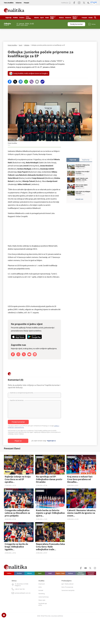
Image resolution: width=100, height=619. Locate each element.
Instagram (79, 2)
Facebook (74, 3)
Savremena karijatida (91, 573)
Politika (15, 17)
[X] (24, 354)
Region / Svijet (52, 17)
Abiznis (36, 17)
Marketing (41, 594)
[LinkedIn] (35, 354)
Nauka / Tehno (75, 17)
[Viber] (31, 82)
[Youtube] (29, 354)
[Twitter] (15, 82)
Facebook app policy (42, 604)
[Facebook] (10, 82)
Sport (42, 17)
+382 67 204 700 (20, 589)
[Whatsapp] (26, 82)
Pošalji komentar (18, 422)
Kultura (61, 17)
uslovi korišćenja (19, 427)
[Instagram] (18, 354)
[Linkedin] (21, 82)
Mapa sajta (41, 600)
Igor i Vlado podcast (67, 584)
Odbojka (26, 45)
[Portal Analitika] (14, 10)
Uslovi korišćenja (43, 597)
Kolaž (47, 17)
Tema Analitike (8, 3)
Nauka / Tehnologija (80, 573)
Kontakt (40, 590)
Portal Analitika (12, 45)
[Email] (37, 82)
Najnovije (8, 17)
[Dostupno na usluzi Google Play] (34, 337)
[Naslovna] (4, 615)
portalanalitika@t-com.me (22, 593)
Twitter (84, 3)
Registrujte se (51, 441)
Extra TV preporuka (67, 587)
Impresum (41, 584)
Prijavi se (18, 441)
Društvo (21, 17)
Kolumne (18, 3)
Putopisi (26, 3)
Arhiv (40, 587)
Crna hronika (28, 17)
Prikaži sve (79, 199)
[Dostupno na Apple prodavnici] (18, 337)
